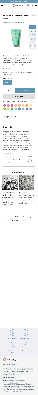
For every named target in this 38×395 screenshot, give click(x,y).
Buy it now (19, 96)
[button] (19, 23)
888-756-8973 (12, 377)
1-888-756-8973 (13, 383)
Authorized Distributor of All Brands (19, 1)
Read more (7, 69)
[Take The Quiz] (27, 5)
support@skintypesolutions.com (16, 380)
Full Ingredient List (9, 117)
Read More (7, 153)
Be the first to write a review (19, 221)
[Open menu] (1, 5)
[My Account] (32, 5)
